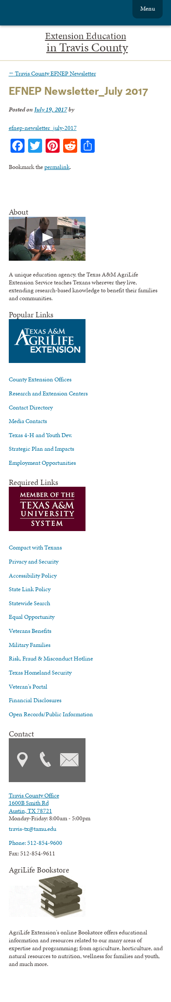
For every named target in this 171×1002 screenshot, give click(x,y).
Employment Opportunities (42, 462)
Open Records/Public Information (51, 714)
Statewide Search (29, 603)
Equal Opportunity (31, 616)
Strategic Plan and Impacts (41, 448)
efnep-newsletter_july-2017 (43, 127)
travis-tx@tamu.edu (32, 828)
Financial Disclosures (35, 700)
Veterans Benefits (30, 630)
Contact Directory (31, 407)
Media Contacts (28, 421)
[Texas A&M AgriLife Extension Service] (57, 14)
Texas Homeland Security (40, 672)
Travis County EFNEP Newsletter (52, 73)
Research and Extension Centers (48, 393)
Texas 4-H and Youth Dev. (40, 435)
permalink (57, 166)
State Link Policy (29, 589)
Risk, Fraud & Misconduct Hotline (51, 658)
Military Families (29, 644)
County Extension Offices (40, 379)
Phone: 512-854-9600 (35, 842)
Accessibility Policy (33, 575)
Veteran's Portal (28, 686)
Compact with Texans (35, 547)
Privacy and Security (33, 561)
